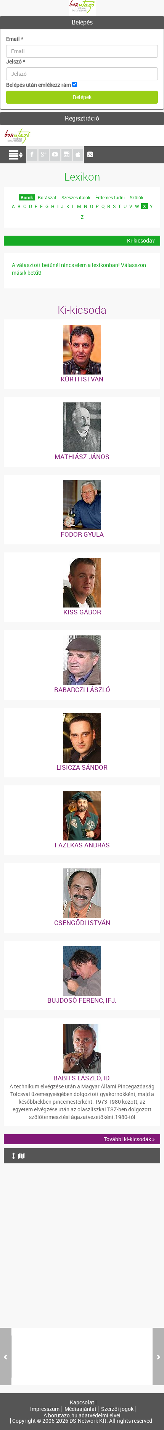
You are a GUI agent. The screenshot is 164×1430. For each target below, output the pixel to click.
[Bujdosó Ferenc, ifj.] (82, 949)
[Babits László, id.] (82, 1027)
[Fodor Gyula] (82, 483)
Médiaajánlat (80, 1409)
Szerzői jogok (117, 1409)
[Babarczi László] (82, 639)
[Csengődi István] (82, 872)
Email (14, 38)
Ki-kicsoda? (141, 240)
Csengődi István (82, 922)
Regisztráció (82, 118)
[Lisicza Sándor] (82, 716)
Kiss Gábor (82, 612)
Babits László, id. (82, 1077)
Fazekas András (82, 844)
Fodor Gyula (82, 534)
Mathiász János (82, 456)
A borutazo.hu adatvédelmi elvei (82, 1415)
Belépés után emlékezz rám (38, 84)
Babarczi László (82, 689)
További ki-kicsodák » (129, 1139)
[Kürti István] (82, 328)
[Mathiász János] (82, 406)
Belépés (82, 22)
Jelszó (15, 61)
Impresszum (44, 1409)
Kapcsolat (82, 1402)
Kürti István (82, 379)
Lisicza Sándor (82, 767)
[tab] (82, 22)
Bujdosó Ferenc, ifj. (82, 1000)
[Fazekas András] (82, 794)
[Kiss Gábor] (82, 561)
